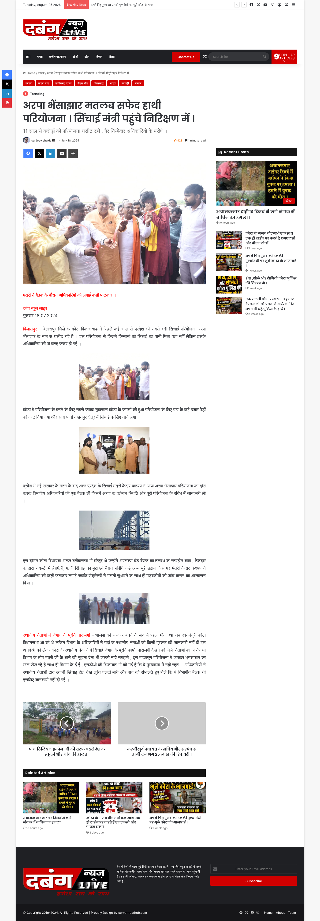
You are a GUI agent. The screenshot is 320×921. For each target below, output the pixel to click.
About (280, 912)
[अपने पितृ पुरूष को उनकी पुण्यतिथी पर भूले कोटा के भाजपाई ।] (177, 797)
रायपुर (138, 83)
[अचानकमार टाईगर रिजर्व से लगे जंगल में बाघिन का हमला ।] (51, 797)
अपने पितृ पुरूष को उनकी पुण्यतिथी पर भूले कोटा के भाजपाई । (125, 5)
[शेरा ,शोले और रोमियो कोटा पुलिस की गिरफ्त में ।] (229, 285)
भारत (40, 56)
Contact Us (186, 57)
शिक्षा (112, 56)
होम (28, 56)
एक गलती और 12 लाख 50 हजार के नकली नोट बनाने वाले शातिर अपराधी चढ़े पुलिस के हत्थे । (270, 304)
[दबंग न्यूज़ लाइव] (55, 29)
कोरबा (41, 73)
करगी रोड (43, 83)
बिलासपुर (99, 83)
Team (292, 912)
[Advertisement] (256, 103)
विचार (99, 56)
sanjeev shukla (41, 140)
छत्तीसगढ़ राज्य (57, 56)
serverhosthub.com (132, 912)
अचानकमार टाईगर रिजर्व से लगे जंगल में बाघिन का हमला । (47, 820)
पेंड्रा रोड (83, 83)
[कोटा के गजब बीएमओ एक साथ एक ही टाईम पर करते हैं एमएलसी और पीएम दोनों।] (114, 797)
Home (30, 73)
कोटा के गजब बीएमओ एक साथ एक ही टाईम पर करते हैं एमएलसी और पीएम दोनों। (113, 822)
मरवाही (125, 83)
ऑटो (75, 56)
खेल (87, 56)
